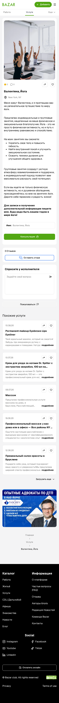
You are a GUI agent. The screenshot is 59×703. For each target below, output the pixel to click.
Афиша (6, 606)
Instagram (12, 641)
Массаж (10, 395)
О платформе (39, 579)
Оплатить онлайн (31, 667)
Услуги (29, 12)
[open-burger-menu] (55, 4)
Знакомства (9, 613)
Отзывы (36, 596)
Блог (5, 626)
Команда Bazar (40, 616)
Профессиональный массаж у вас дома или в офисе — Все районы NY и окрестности (28, 427)
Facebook (40, 641)
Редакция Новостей (43, 610)
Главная (29, 535)
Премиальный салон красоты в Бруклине (25, 457)
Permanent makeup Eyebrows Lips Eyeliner (26, 332)
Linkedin (11, 654)
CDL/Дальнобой (11, 599)
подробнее (48, 345)
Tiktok (38, 648)
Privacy (6, 686)
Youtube (11, 648)
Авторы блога (40, 603)
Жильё (6, 586)
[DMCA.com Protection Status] (51, 677)
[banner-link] (29, 508)
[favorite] (52, 84)
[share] (45, 84)
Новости (7, 619)
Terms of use (50, 686)
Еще (50, 12)
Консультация (27, 236)
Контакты (37, 623)
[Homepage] (8, 4)
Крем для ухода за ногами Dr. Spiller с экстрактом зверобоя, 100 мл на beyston (29, 367)
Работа (7, 12)
